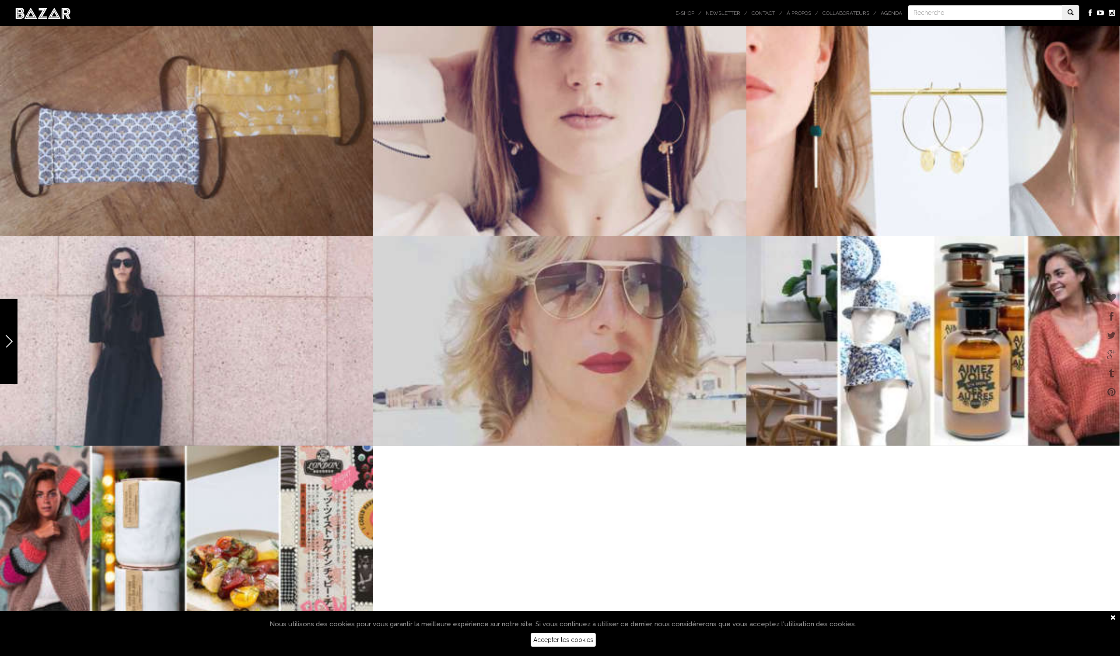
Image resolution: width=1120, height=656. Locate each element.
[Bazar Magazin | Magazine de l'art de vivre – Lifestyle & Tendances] (43, 12)
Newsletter (723, 13)
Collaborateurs (845, 13)
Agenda (891, 13)
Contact (763, 13)
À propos (799, 13)
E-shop (685, 13)
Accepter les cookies (563, 639)
